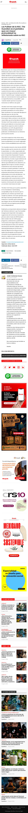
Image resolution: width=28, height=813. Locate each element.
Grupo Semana (9, 250)
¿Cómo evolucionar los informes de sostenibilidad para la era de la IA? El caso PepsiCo (8, 634)
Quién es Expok (14, 807)
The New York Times (6, 253)
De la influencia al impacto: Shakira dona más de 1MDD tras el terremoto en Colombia (8, 666)
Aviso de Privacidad (17, 808)
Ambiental (3, 603)
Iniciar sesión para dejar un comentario (14, 355)
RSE (7, 23)
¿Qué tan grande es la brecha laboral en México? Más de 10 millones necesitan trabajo (8, 654)
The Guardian (17, 250)
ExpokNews (8, 39)
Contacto (9, 808)
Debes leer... (4, 650)
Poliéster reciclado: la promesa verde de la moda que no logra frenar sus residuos (7, 607)
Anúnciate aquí (22, 807)
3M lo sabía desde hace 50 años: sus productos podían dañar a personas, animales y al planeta (8, 679)
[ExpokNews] (2, 40)
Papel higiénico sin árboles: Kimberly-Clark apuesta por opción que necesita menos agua (13, 770)
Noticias (3, 23)
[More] (21, 43)
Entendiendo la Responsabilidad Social (6, 630)
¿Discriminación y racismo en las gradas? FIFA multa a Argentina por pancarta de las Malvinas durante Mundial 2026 (7, 620)
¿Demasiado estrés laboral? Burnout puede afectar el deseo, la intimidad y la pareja (13, 797)
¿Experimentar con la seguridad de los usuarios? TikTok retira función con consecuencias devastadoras (13, 743)
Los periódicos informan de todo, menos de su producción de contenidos (7, 267)
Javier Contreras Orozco (14, 276)
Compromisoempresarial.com (14, 242)
